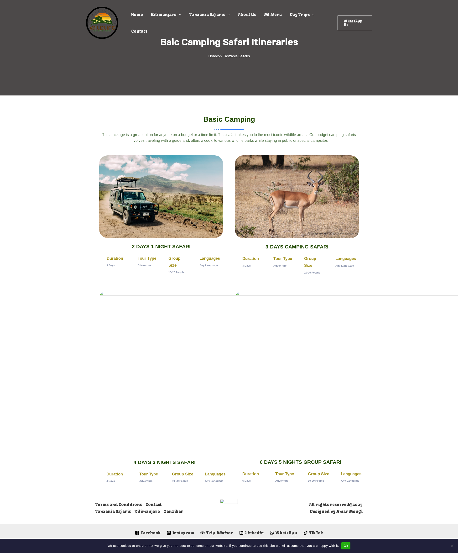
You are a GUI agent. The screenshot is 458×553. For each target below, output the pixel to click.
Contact (139, 31)
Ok (346, 546)
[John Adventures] (102, 22)
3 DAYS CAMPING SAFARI (296, 246)
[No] (452, 545)
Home (137, 14)
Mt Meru (273, 14)
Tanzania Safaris (207, 14)
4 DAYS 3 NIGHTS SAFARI (165, 462)
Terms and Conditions (118, 504)
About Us (247, 14)
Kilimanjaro (164, 14)
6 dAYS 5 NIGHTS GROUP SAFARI (300, 462)
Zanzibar (173, 511)
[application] (179, 14)
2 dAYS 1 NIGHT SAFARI (161, 246)
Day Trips (300, 14)
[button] (355, 23)
